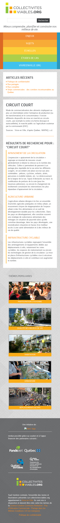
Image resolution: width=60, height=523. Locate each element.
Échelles (30, 50)
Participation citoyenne (30, 302)
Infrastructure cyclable (24, 237)
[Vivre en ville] (30, 429)
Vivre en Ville (27, 500)
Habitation (30, 355)
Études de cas (30, 58)
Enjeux (30, 36)
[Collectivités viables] (30, 489)
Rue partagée (13, 84)
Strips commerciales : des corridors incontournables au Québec (30, 91)
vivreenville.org (30, 65)
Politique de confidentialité (18, 82)
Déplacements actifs (30, 408)
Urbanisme (29, 381)
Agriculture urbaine (21, 196)
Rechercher (43, 20)
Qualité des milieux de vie (30, 328)
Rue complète (13, 87)
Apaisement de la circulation (26, 153)
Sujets (30, 43)
